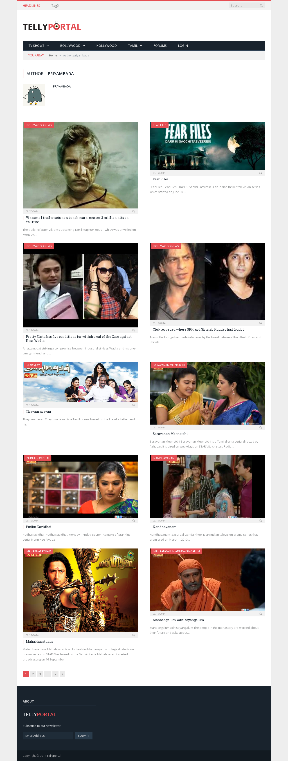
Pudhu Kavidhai (38, 458)
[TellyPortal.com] (52, 25)
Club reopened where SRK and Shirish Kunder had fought (198, 329)
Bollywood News (39, 125)
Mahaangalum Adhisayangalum (176, 551)
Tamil (133, 45)
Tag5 (55, 6)
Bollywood (70, 45)
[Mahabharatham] (80, 591)
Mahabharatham (39, 551)
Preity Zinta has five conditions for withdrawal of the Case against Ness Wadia (79, 338)
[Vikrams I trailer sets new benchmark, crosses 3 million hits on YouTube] (80, 166)
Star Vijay (33, 365)
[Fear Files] (207, 147)
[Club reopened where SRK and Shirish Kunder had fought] (207, 283)
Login (183, 45)
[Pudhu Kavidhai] (80, 487)
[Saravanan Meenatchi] (207, 394)
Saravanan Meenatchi (169, 365)
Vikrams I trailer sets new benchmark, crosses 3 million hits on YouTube (77, 219)
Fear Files (159, 125)
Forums (160, 45)
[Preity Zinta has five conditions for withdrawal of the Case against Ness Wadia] (80, 286)
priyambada (62, 86)
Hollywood (106, 45)
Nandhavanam (164, 458)
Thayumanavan (38, 411)
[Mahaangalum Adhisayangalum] (207, 580)
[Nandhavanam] (207, 487)
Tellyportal (54, 756)
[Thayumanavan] (80, 383)
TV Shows (36, 45)
